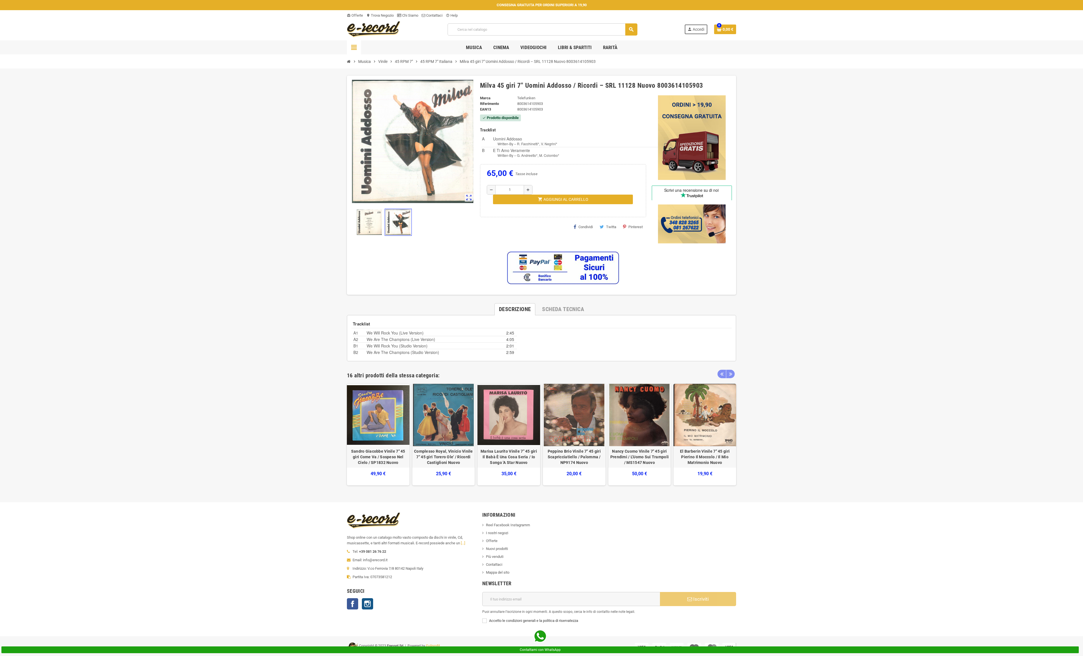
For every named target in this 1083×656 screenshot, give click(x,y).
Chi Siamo (409, 15)
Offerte (355, 15)
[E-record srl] (373, 29)
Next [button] (730, 374)
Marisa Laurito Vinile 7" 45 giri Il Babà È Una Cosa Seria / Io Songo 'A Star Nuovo (509, 457)
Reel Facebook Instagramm (508, 525)
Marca (485, 98)
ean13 (485, 109)
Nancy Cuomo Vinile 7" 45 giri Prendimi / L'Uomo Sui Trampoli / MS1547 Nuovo (639, 457)
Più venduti (494, 556)
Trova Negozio (380, 15)
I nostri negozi (497, 533)
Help (452, 15)
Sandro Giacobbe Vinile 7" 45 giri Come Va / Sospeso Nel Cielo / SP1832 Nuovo (378, 457)
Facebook (352, 603)
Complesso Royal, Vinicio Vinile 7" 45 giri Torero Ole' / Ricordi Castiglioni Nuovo (443, 457)
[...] (463, 543)
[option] (378, 435)
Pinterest (635, 227)
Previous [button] (721, 374)
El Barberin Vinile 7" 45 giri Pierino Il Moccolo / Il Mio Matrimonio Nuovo (705, 457)
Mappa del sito (497, 572)
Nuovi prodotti (497, 549)
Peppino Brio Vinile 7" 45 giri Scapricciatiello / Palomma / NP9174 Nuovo (574, 457)
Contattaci (434, 15)
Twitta (611, 227)
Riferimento (489, 104)
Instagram (367, 603)
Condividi (585, 227)
